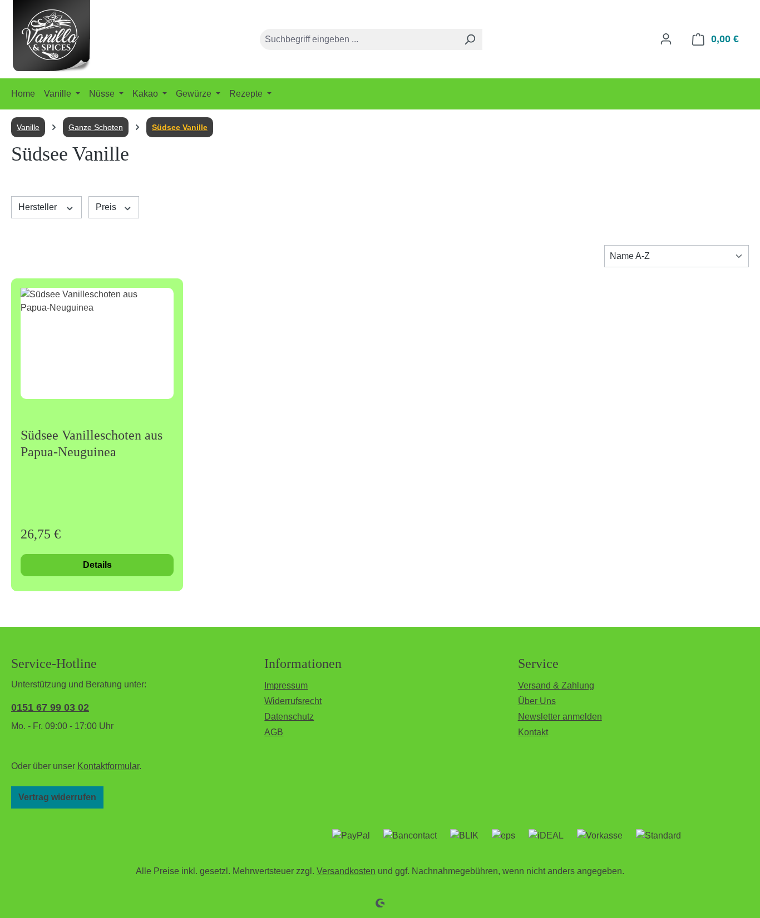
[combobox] (358, 39)
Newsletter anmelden (560, 716)
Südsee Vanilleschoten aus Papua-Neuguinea (91, 443)
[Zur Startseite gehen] (51, 37)
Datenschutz (289, 716)
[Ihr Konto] (666, 39)
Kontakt (533, 732)
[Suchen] (469, 39)
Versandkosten (346, 871)
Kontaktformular (108, 766)
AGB (273, 732)
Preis (107, 207)
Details (97, 565)
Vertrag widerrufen (57, 797)
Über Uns (537, 701)
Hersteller (38, 207)
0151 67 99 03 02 (50, 707)
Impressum (286, 685)
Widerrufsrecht (293, 701)
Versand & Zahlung (556, 685)
